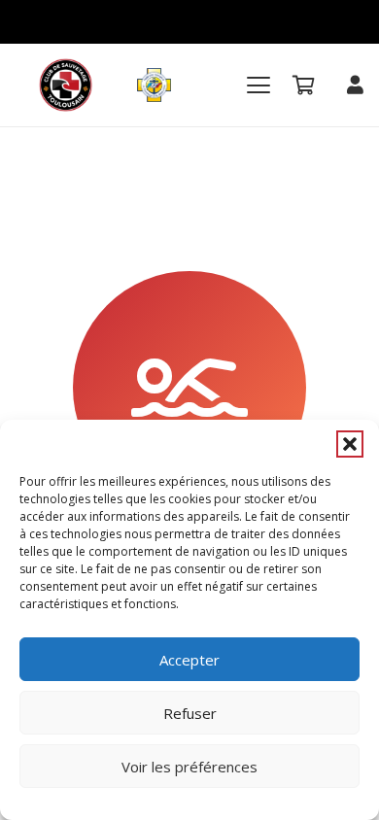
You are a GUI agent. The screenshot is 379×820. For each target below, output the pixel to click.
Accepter (189, 659)
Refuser (190, 713)
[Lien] (355, 84)
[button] (350, 444)
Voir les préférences (189, 766)
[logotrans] (65, 85)
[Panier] (304, 85)
